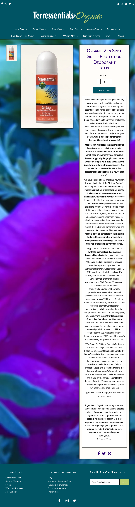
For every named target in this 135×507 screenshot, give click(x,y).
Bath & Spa (112, 29)
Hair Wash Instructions (58, 484)
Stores (8, 484)
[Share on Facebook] (99, 454)
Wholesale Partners (14, 488)
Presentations (53, 491)
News (107, 35)
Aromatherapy (48, 35)
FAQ (50, 477)
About (121, 35)
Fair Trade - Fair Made (22, 35)
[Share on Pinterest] (109, 454)
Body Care (56, 29)
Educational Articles (57, 488)
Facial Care (38, 29)
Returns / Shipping (13, 481)
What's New (69, 35)
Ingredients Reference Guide (59, 481)
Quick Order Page (13, 477)
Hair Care (20, 29)
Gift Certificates (91, 35)
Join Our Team (12, 491)
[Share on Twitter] (104, 454)
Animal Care (93, 29)
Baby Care (74, 29)
